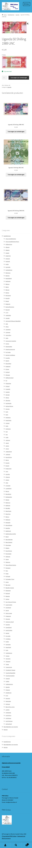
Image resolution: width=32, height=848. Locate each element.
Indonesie (8, 429)
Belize (7, 287)
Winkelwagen (24, 843)
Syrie (7, 650)
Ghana (7, 397)
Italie (7, 437)
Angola (7, 253)
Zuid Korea (8, 718)
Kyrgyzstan (8, 468)
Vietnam (8, 704)
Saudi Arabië (9, 605)
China (7, 326)
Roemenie (8, 590)
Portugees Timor (10, 579)
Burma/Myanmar (10, 307)
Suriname (8, 644)
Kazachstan (9, 457)
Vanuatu (8, 698)
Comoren (8, 332)
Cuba (7, 338)
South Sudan (9, 630)
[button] (27, 23)
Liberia (7, 480)
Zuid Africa (8, 715)
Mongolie (8, 522)
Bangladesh (9, 278)
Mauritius (8, 514)
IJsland (7, 423)
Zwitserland (9, 724)
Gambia (8, 392)
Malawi (7, 500)
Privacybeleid (6, 767)
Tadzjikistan (9, 653)
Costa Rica (8, 335)
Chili (7, 324)
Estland (8, 372)
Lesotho (8, 474)
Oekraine (8, 556)
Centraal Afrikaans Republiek (13, 321)
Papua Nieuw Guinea (11, 565)
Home (5, 15)
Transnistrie (9, 667)
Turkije (7, 681)
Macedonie (8, 494)
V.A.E (7, 695)
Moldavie (8, 519)
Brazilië (8, 298)
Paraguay (8, 568)
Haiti (7, 414)
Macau (7, 491)
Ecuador (8, 358)
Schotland (8, 607)
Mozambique (9, 525)
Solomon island (10, 622)
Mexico (7, 517)
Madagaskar (9, 497)
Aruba (7, 264)
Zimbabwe (8, 712)
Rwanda (8, 596)
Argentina (8, 256)
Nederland (8, 531)
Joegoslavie (9, 451)
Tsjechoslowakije (10, 675)
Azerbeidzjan (9, 270)
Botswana (8, 295)
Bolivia (7, 292)
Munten (6, 729)
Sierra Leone (9, 613)
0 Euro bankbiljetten (11, 239)
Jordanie (8, 454)
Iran (7, 434)
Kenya (7, 460)
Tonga (7, 664)
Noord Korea (9, 551)
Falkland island (9, 378)
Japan (7, 443)
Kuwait (7, 466)
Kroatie (7, 463)
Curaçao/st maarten (11, 341)
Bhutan (7, 290)
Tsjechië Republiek (10, 673)
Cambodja (8, 315)
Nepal (7, 536)
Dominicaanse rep (10, 349)
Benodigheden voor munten (11, 727)
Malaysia (8, 502)
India (7, 426)
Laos (7, 471)
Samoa (7, 599)
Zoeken (16, 845)
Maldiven (8, 505)
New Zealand (9, 542)
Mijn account (5, 845)
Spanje (7, 633)
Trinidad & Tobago (10, 670)
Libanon (8, 477)
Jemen (7, 446)
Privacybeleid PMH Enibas (9, 836)
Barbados (8, 281)
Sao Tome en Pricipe (11, 602)
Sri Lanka (8, 636)
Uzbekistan (8, 692)
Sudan (7, 641)
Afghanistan (9, 244)
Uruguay (8, 690)
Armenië (8, 261)
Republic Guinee (10, 588)
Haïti (7, 412)
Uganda (17, 15)
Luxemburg (8, 488)
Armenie (8, 258)
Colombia (8, 329)
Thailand (8, 661)
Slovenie (8, 619)
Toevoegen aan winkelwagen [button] (16, 131)
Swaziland (8, 647)
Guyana (8, 409)
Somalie (8, 624)
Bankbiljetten (11, 15)
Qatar (7, 582)
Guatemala (8, 403)
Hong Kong (8, 420)
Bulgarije (8, 304)
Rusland (8, 593)
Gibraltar (8, 400)
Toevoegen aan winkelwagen (18, 77)
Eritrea (7, 369)
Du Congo (8, 352)
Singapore (8, 616)
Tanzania (8, 658)
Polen (7, 573)
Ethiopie (8, 375)
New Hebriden (9, 539)
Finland (7, 386)
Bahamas (8, 273)
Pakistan (8, 562)
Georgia (8, 395)
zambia (7, 710)
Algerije (7, 250)
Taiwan (7, 656)
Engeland (8, 366)
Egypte (7, 361)
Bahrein (8, 275)
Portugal (8, 576)
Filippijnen (8, 383)
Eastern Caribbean (10, 355)
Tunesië (8, 678)
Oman (7, 559)
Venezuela (8, 701)
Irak (7, 431)
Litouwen (8, 485)
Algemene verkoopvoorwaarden (11, 763)
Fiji (6, 380)
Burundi (8, 310)
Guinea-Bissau (9, 406)
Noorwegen (8, 554)
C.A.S (7, 312)
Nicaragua (8, 545)
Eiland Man (8, 363)
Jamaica (8, 440)
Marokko (8, 508)
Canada (8, 318)
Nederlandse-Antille (11, 534)
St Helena (8, 639)
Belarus (7, 284)
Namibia (8, 528)
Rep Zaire (8, 585)
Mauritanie (8, 511)
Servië (7, 610)
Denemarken (9, 346)
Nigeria (7, 548)
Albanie (7, 247)
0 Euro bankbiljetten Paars (12, 241)
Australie (8, 267)
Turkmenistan (9, 684)
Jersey (7, 448)
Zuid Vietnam (9, 721)
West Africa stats (10, 707)
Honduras (8, 417)
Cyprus (7, 343)
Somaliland (8, 627)
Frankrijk (8, 389)
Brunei (7, 301)
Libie (7, 483)
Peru (7, 571)
